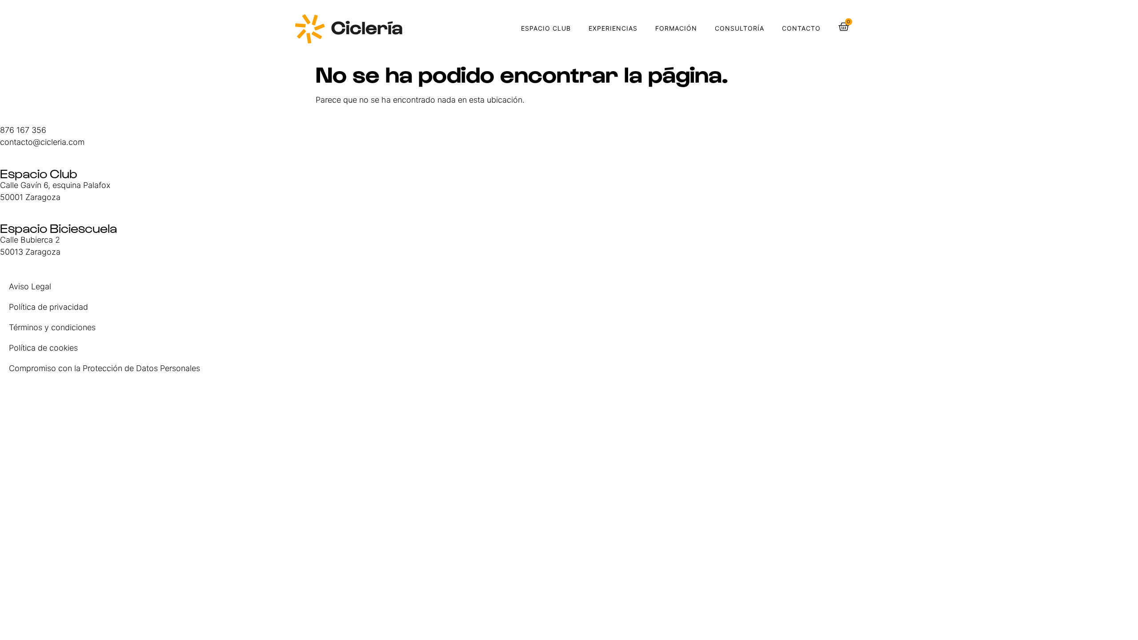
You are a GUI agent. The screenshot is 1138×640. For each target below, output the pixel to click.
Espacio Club (546, 28)
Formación (676, 28)
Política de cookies (43, 347)
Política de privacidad (48, 307)
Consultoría (739, 28)
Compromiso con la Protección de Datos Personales (104, 368)
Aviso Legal (30, 286)
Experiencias (613, 28)
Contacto (801, 28)
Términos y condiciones (52, 327)
